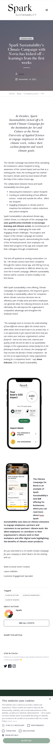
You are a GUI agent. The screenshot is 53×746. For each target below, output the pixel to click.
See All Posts (26, 623)
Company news (26, 38)
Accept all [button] (26, 740)
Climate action (12, 595)
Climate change (12, 600)
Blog (19, 93)
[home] (22, 10)
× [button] (50, 699)
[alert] (26, 721)
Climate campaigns (31, 595)
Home (12, 93)
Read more (12, 721)
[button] (46, 10)
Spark (21, 74)
